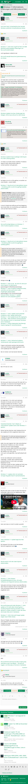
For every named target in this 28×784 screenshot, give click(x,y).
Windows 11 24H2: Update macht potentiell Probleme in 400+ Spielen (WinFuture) (12, 314)
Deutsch (6, 776)
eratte (5, 739)
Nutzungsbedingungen (13, 778)
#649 (26, 655)
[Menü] (2, 1)
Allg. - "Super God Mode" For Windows (11, 87)
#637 (26, 338)
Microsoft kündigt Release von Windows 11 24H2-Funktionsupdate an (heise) (12, 225)
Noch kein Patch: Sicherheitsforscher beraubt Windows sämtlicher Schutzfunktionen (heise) (13, 27)
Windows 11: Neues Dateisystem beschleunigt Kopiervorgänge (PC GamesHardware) (13, 324)
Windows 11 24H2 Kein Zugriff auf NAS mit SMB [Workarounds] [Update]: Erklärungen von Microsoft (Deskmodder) (14, 48)
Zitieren (25, 30)
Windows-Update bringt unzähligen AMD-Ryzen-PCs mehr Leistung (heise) (14, 157)
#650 (26, 680)
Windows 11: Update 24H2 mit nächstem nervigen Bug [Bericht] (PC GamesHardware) (13, 474)
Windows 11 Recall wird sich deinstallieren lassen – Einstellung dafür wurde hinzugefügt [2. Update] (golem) (14, 242)
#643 (26, 521)
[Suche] (26, 1)
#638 (26, 364)
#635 (26, 277)
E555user (6, 727)
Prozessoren (10, 760)
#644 (26, 537)
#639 (26, 379)
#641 (26, 421)
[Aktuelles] (23, 1)
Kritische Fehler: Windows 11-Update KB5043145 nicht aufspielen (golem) (11, 295)
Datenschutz (22, 778)
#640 (26, 397)
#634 (26, 238)
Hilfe (2, 780)
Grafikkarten (10, 750)
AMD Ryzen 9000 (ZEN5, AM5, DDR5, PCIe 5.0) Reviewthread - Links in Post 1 (15, 757)
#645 (26, 559)
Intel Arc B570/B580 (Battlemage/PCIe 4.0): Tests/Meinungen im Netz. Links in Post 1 (14, 746)
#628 (26, 70)
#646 (26, 576)
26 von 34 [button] (14, 14)
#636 (26, 311)
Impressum (3, 778)
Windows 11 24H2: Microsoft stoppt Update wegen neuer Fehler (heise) (12, 616)
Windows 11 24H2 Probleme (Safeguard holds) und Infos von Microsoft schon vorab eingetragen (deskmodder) (13, 290)
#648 (26, 638)
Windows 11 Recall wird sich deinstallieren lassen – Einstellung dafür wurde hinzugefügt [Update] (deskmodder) (14, 186)
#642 (26, 488)
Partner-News (11, 719)
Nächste (21, 14)
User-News (11, 727)
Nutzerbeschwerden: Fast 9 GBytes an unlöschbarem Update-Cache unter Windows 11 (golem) (13, 425)
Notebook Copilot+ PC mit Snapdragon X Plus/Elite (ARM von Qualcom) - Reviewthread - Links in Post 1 (14, 734)
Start (5, 780)
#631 (26, 154)
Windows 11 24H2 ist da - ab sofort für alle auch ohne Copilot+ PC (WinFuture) (14, 284)
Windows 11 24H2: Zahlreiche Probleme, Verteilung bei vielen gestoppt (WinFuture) (12, 341)
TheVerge (13, 198)
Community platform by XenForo (13, 782)
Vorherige (7, 14)
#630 (26, 127)
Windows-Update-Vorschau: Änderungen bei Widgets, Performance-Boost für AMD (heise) (13, 114)
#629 (26, 110)
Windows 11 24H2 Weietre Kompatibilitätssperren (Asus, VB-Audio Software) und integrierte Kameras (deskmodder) (14, 580)
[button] (2, 696)
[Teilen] (23, 24)
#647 (26, 602)
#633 (26, 221)
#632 (26, 177)
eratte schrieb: (5, 73)
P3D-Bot (6, 719)
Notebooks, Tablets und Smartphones (15, 739)
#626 (26, 24)
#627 (26, 44)
